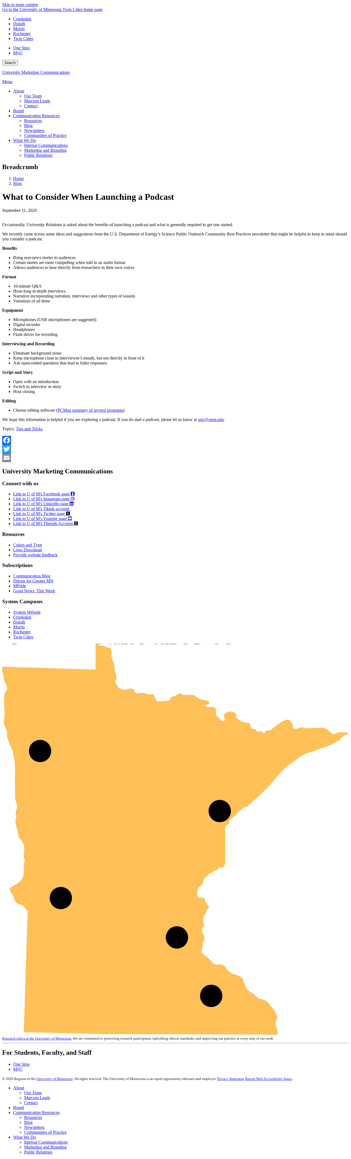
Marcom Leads (37, 1097)
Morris (19, 28)
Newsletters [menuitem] (34, 130)
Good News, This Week (34, 590)
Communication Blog (31, 576)
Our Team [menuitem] (33, 96)
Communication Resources (36, 1112)
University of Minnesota (54, 1079)
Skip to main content (20, 4)
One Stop (21, 48)
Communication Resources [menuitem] (36, 115)
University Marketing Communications (36, 72)
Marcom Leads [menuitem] (37, 101)
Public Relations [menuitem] (38, 155)
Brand (18, 1107)
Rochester (21, 33)
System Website (27, 612)
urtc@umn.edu (211, 419)
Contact (31, 1102)
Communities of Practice (45, 1132)
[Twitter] (175, 449)
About (18, 1087)
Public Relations (38, 1152)
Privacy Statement (230, 1079)
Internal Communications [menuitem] (46, 145)
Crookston (22, 18)
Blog (17, 183)
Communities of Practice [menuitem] (45, 135)
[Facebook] (175, 440)
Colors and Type (27, 545)
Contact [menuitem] (31, 105)
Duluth (19, 23)
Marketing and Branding (45, 1147)
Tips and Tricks (29, 428)
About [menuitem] (18, 91)
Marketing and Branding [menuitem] (45, 150)
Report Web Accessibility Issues (268, 1079)
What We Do (24, 1137)
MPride (19, 585)
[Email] (175, 457)
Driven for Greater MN (33, 581)
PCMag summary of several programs (90, 410)
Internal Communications (46, 1142)
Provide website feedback (35, 554)
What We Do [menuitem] (24, 140)
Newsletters (34, 1127)
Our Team (33, 1092)
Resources (33, 1117)
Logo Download (27, 550)
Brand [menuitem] (18, 110)
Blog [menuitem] (28, 125)
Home (18, 178)
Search (10, 63)
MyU (17, 52)
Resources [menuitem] (33, 120)
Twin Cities (23, 38)
